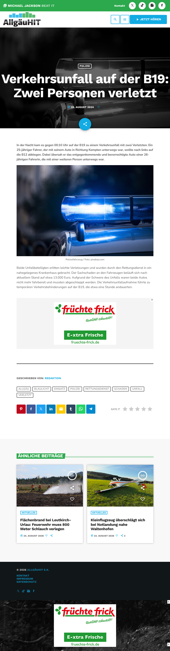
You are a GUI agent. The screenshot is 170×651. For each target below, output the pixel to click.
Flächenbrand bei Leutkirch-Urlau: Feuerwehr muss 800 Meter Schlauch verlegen (45, 524)
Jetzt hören (148, 19)
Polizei (85, 66)
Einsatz (59, 389)
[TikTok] (142, 5)
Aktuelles (29, 512)
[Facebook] (161, 5)
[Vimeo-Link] (22, 19)
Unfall (137, 389)
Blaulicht (41, 389)
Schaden (120, 389)
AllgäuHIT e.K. (38, 570)
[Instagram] (152, 5)
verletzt (25, 395)
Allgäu (23, 389)
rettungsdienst (97, 389)
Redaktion (53, 378)
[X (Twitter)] (132, 5)
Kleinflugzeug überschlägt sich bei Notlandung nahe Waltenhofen (118, 524)
